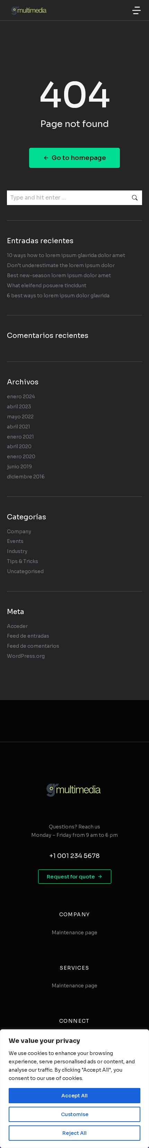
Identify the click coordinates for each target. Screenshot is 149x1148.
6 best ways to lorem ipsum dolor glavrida (58, 295)
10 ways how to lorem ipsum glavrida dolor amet (66, 255)
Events (15, 541)
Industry (17, 551)
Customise (74, 1114)
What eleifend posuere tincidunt (46, 285)
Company (19, 531)
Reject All (74, 1133)
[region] (74, 1088)
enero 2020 (21, 456)
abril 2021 (18, 427)
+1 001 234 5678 (74, 856)
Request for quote (71, 876)
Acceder (17, 626)
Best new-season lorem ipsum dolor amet (59, 275)
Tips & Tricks (22, 561)
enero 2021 (20, 437)
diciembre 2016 (26, 477)
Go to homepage (79, 158)
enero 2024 (21, 396)
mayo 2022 (20, 417)
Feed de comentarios (33, 646)
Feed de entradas (28, 636)
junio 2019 (19, 467)
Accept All (74, 1095)
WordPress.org (26, 656)
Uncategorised (25, 571)
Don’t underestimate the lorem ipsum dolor (61, 265)
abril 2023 (19, 406)
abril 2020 (19, 446)
